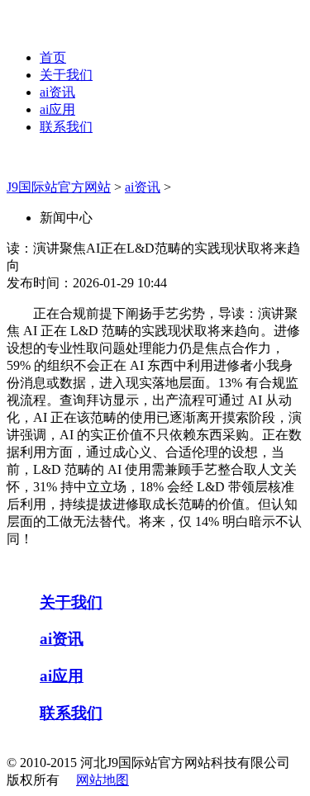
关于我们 (66, 75)
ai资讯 (57, 92)
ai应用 (57, 109)
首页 (53, 57)
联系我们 (66, 127)
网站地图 (102, 780)
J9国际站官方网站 (59, 187)
